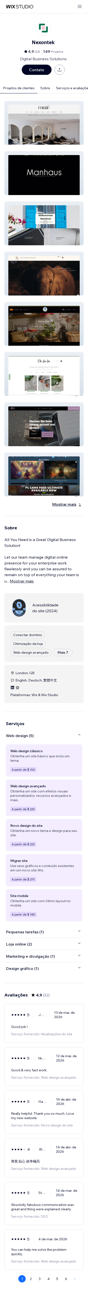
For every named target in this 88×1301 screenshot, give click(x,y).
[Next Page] (74, 1278)
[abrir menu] (80, 6)
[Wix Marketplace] (19, 7)
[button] (44, 123)
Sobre (45, 88)
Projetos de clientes (18, 88)
